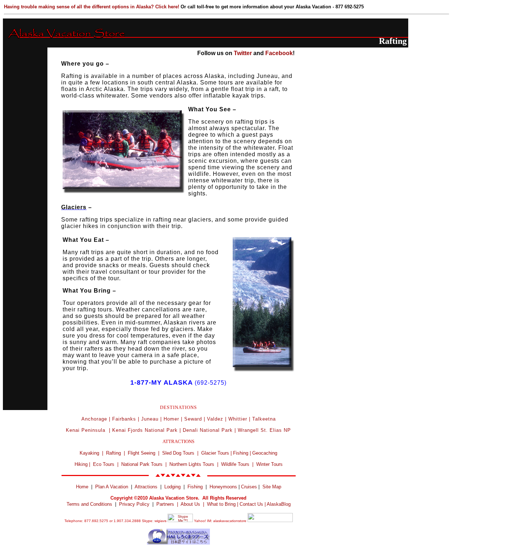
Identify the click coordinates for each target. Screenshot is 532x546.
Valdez (215, 419)
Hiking (81, 464)
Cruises (248, 486)
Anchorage (94, 419)
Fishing (240, 453)
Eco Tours (103, 464)
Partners (165, 504)
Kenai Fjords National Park (145, 430)
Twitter (243, 53)
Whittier (237, 419)
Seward (193, 419)
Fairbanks (124, 419)
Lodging (172, 486)
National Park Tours (141, 464)
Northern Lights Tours (191, 464)
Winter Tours (269, 464)
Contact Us (251, 504)
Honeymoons (223, 486)
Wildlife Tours (235, 464)
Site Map (271, 486)
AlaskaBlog (279, 504)
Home (82, 486)
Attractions (146, 486)
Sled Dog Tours (178, 453)
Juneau (150, 419)
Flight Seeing (141, 453)
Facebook (279, 53)
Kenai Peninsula (86, 430)
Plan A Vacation (111, 486)
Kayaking (89, 453)
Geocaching (264, 453)
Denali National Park (208, 430)
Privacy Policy (134, 504)
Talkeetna (264, 419)
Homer (171, 419)
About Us (190, 504)
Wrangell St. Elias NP (264, 430)
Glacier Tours (215, 453)
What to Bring (221, 504)
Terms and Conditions (89, 504)
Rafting (113, 453)
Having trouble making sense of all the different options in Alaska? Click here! (92, 6)
